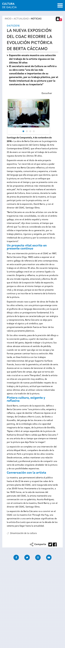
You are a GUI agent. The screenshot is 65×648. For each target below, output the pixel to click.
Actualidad (21, 19)
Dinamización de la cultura (23, 533)
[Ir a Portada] (9, 6)
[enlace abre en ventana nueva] (50, 544)
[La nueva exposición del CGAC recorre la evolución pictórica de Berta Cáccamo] (28, 113)
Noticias (36, 19)
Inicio (8, 19)
